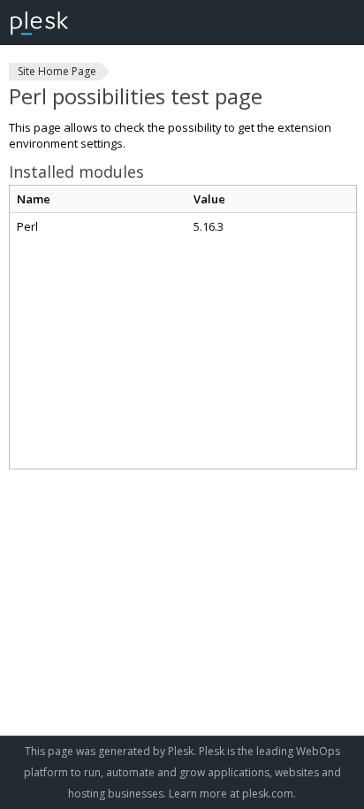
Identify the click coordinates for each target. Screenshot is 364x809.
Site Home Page (57, 71)
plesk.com (267, 793)
